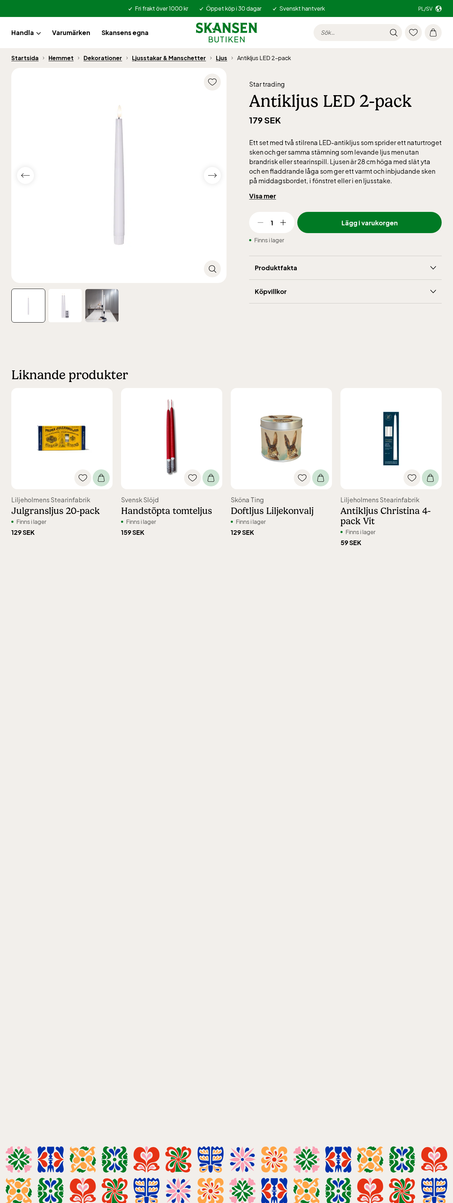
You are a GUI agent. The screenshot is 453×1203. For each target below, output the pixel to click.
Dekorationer (103, 58)
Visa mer (262, 196)
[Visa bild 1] (65, 306)
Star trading (267, 84)
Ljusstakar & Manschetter (169, 58)
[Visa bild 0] (28, 306)
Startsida (25, 58)
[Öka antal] (283, 222)
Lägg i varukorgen (370, 223)
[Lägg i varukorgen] (101, 477)
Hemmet (61, 58)
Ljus (221, 58)
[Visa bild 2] (102, 306)
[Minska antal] (260, 222)
